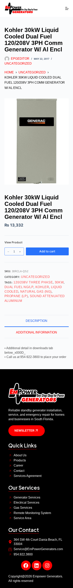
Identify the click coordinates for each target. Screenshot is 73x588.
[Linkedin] (36, 565)
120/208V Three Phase (33, 282)
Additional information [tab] (36, 332)
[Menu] (67, 8)
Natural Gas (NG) (36, 291)
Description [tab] (36, 320)
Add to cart (47, 251)
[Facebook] (26, 565)
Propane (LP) (16, 296)
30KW (59, 282)
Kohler (42, 287)
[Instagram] (47, 565)
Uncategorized (18, 63)
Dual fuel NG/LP (19, 287)
